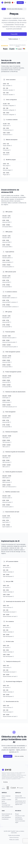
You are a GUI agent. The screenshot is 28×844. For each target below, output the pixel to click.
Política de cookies (14, 839)
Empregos (4, 803)
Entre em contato (19, 756)
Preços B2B (14, 34)
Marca (3, 801)
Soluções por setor (20, 815)
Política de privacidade (14, 835)
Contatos (20, 2)
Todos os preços (13, 39)
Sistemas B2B (18, 796)
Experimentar (7, 756)
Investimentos (5, 819)
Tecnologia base (6, 805)
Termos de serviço (14, 837)
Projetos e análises (6, 799)
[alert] (14, 9)
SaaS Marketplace (6, 817)
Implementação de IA (20, 801)
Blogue (17, 814)
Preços (3, 797)
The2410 (13, 831)
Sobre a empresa (6, 796)
